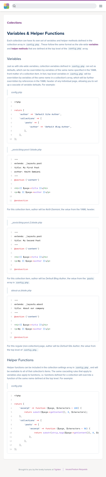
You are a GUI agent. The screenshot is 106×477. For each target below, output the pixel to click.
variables (93, 44)
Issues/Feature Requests (76, 469)
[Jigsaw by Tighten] (7, 6)
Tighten (57, 469)
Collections (14, 22)
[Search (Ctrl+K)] (54, 5)
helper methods (19, 48)
